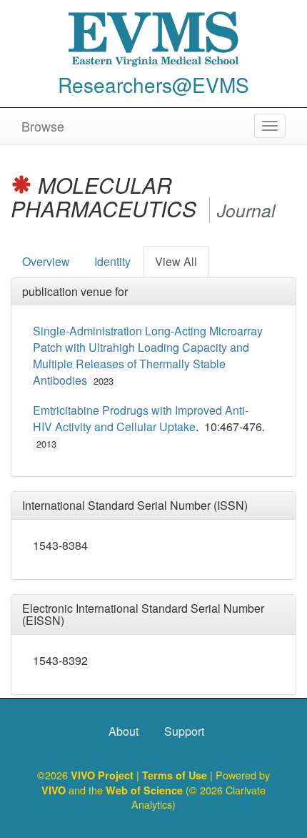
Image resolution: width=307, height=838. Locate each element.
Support (184, 731)
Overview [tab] (46, 261)
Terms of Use (176, 775)
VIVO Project (103, 775)
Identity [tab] (112, 261)
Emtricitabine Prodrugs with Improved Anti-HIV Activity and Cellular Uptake (140, 418)
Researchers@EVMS (153, 84)
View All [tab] (176, 261)
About (124, 731)
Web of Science (144, 790)
